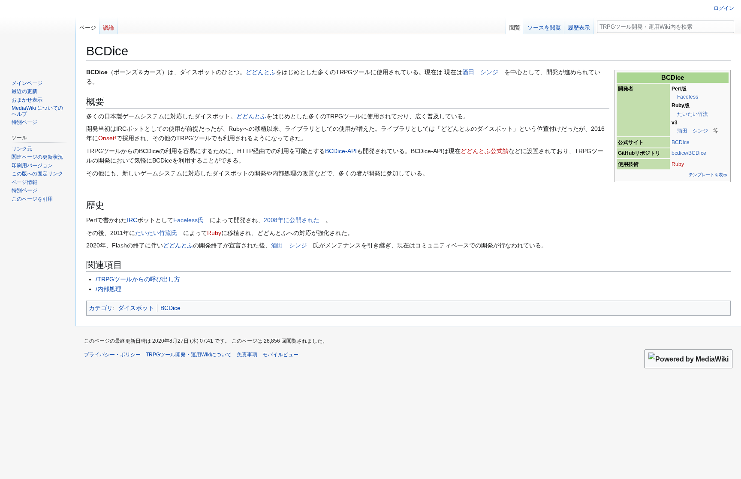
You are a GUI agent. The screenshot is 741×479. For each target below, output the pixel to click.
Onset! (107, 138)
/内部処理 (108, 289)
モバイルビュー (280, 355)
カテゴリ (101, 307)
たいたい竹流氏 (156, 232)
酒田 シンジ (692, 131)
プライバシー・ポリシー (112, 355)
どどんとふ (261, 72)
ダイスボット (136, 307)
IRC (132, 220)
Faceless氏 (188, 220)
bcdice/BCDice (689, 153)
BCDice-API (341, 151)
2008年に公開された (291, 220)
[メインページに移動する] (37, 34)
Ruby (678, 164)
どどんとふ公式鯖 (485, 151)
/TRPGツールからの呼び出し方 (138, 279)
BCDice (681, 142)
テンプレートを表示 (708, 174)
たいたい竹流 (692, 114)
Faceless (687, 97)
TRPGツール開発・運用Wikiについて (189, 355)
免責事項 (247, 355)
